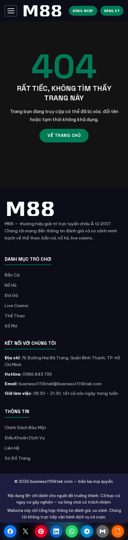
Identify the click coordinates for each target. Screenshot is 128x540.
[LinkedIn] (56, 531)
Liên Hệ (12, 448)
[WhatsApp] (72, 531)
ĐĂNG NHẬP (83, 11)
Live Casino (16, 305)
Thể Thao (15, 316)
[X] (25, 531)
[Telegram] (87, 531)
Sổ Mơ (11, 326)
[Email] (102, 531)
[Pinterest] (41, 531)
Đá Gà (11, 295)
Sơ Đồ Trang (17, 458)
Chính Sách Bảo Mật (25, 427)
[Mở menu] (11, 10)
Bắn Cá (12, 275)
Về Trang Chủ (64, 135)
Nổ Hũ (10, 285)
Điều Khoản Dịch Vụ (25, 438)
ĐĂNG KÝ (112, 11)
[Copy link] (118, 531)
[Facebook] (10, 531)
